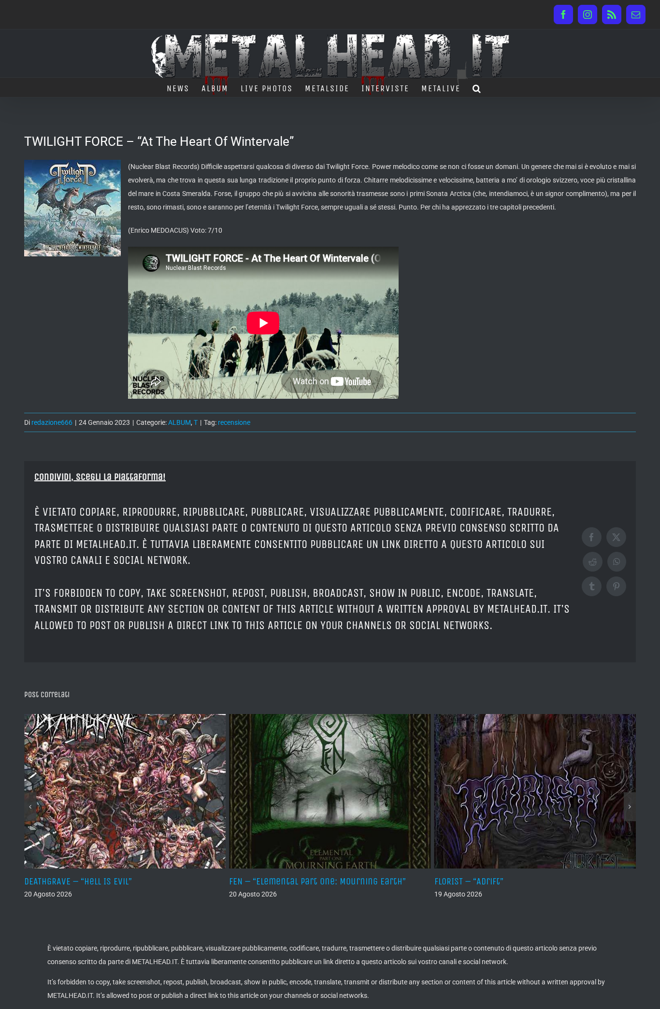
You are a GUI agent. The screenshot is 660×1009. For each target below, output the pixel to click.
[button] (477, 87)
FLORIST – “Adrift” (292, 881)
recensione (234, 422)
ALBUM (179, 422)
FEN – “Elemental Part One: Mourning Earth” (141, 881)
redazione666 (51, 422)
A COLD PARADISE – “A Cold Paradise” (534, 881)
